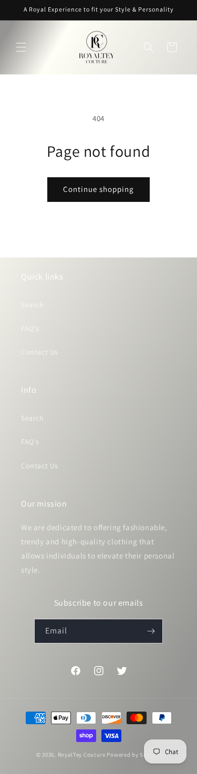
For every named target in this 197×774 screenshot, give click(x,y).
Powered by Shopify (134, 754)
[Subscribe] (150, 631)
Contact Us (39, 352)
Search (32, 304)
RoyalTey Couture (82, 754)
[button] (21, 47)
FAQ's (30, 328)
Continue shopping (98, 189)
